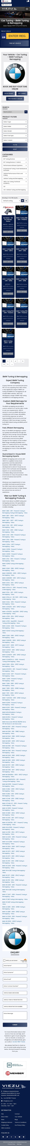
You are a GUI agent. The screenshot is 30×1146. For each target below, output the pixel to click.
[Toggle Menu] (27, 9)
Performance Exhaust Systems (12, 165)
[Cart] (27, 2)
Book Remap (8, 93)
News (2, 1119)
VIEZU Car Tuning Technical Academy (11, 182)
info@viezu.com (8, 1101)
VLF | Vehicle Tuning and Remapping (14, 190)
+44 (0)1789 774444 (9, 1098)
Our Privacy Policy (20, 1125)
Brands (10, 25)
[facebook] (3, 1137)
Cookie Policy (5, 1125)
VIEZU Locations (5, 1128)
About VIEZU (4, 1117)
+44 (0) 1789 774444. (18, 1042)
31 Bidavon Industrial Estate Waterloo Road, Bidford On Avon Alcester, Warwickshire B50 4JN (10, 1093)
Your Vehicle (18, 1117)
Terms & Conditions (20, 1122)
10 (4, 364)
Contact (17, 1114)
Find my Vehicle (15, 43)
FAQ (2, 1114)
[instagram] (11, 1137)
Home (5, 25)
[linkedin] (15, 1137)
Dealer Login (7, 5)
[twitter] (7, 1137)
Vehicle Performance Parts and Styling (13, 174)
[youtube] (19, 1137)
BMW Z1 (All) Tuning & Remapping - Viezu (15, 899)
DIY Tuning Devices (9, 159)
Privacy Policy (11, 1144)
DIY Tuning (22, 93)
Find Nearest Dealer (15, 99)
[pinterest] (23, 1137)
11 (7, 364)
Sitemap (19, 1144)
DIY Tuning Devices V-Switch (12, 162)
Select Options (8, 232)
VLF (4, 186)
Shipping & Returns (6, 1122)
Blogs (16, 1119)
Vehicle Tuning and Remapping (13, 178)
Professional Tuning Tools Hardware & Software (15, 169)
